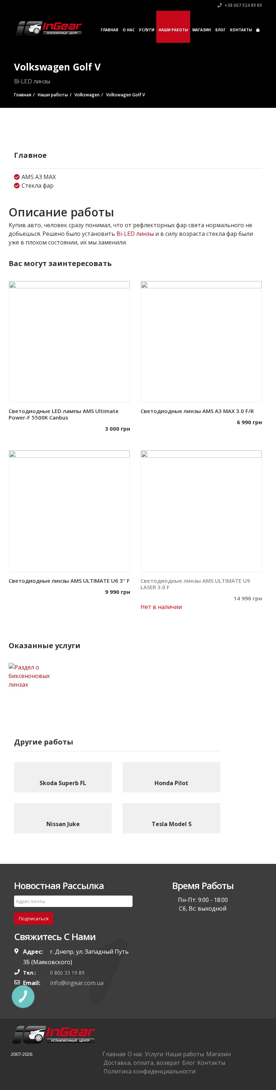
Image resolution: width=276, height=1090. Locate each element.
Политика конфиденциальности (150, 1071)
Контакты (241, 29)
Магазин (201, 29)
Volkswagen (87, 95)
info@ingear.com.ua (77, 983)
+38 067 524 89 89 (243, 5)
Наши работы (173, 29)
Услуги (146, 29)
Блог (220, 29)
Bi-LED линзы (135, 234)
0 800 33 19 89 (67, 972)
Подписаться (34, 918)
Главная (109, 29)
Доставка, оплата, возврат (142, 1063)
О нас (129, 29)
